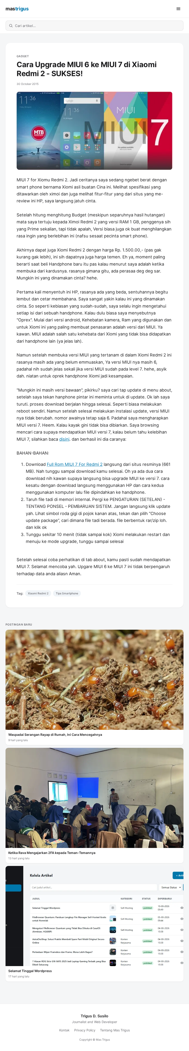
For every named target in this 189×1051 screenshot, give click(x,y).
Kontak (64, 1030)
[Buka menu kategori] (178, 9)
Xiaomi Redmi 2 (38, 593)
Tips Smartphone (67, 593)
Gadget (23, 56)
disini (64, 439)
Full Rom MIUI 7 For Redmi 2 (75, 464)
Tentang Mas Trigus (115, 1030)
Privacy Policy (84, 1030)
